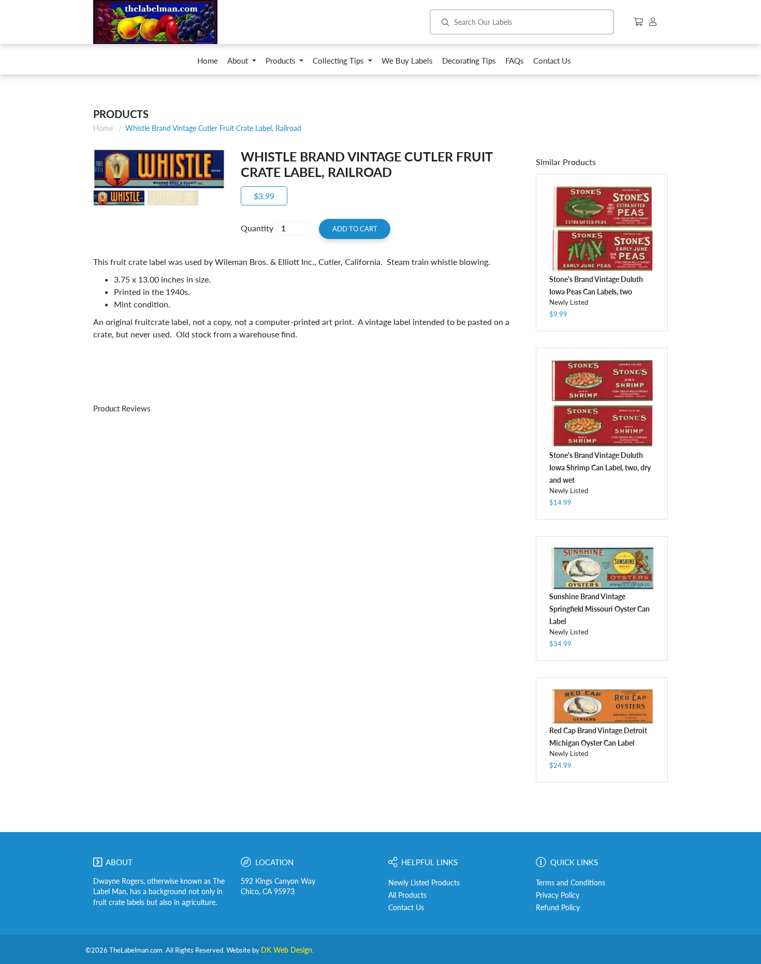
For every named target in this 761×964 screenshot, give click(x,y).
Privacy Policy (557, 895)
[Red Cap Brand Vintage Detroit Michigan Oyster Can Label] (601, 705)
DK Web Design (286, 950)
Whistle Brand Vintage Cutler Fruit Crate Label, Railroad (213, 128)
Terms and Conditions (570, 883)
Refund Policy (558, 907)
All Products (407, 895)
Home (103, 128)
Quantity (257, 228)
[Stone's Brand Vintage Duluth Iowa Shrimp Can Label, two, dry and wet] (601, 404)
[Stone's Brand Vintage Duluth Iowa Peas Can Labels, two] (601, 229)
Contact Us (406, 907)
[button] (242, 63)
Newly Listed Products (424, 883)
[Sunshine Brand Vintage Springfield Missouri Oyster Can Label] (601, 568)
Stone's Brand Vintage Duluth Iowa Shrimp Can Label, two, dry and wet (600, 467)
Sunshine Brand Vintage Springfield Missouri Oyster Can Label (599, 609)
